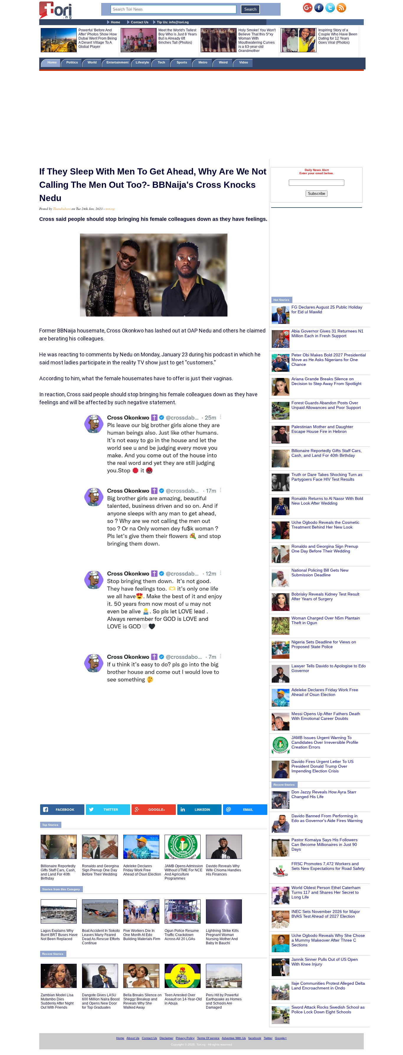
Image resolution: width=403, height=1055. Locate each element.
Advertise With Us (234, 1038)
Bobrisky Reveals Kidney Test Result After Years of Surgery (325, 596)
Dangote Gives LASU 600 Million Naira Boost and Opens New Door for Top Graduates (100, 1001)
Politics (72, 62)
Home (115, 22)
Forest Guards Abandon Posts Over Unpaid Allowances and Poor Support (326, 405)
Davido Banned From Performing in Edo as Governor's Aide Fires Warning (327, 818)
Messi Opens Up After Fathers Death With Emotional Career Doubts (325, 716)
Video (244, 62)
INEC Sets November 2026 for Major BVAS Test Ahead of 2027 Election (325, 914)
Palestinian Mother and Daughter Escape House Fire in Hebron (322, 429)
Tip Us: (173, 22)
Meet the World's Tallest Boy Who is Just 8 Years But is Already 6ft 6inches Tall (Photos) (177, 36)
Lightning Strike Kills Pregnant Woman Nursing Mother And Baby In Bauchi (222, 937)
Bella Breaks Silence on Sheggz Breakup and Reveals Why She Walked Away (142, 1001)
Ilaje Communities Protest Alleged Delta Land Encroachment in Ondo (328, 985)
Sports (182, 62)
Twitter (268, 1038)
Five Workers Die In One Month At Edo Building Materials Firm (141, 935)
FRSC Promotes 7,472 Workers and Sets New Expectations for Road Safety (328, 866)
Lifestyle (142, 62)
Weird (223, 62)
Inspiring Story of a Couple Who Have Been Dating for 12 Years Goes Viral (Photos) (337, 36)
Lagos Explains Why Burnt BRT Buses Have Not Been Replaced (59, 935)
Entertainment (117, 62)
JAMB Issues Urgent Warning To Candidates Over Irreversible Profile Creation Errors (324, 742)
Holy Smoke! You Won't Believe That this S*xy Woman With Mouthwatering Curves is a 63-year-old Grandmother (257, 40)
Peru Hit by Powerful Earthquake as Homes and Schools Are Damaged (224, 1001)
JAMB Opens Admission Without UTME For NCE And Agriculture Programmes (184, 872)
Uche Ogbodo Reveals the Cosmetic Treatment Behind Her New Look (325, 524)
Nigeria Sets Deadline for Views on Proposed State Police (323, 644)
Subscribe (316, 193)
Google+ (281, 1038)
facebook (254, 1038)
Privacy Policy (185, 1038)
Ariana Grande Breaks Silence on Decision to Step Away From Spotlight (326, 381)
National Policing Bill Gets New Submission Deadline (319, 572)
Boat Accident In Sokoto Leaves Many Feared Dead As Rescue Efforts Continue (101, 937)
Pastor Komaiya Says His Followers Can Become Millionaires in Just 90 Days (324, 844)
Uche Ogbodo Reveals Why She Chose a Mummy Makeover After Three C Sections (328, 940)
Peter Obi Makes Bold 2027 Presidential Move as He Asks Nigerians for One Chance (328, 360)
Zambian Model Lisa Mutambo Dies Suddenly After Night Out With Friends (57, 1001)
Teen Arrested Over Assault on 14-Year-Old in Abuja (183, 999)
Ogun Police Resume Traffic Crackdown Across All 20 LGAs (182, 935)
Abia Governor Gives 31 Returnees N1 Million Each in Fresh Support (327, 333)
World (93, 62)
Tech (162, 62)
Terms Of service (208, 1038)
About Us (133, 1038)
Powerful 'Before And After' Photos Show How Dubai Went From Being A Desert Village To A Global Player (97, 38)
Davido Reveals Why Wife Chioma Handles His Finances (223, 870)
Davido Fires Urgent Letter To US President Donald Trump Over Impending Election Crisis (322, 766)
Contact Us (139, 22)
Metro (203, 62)
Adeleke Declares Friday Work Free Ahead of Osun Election (324, 692)
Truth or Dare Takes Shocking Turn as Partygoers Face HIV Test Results (326, 477)
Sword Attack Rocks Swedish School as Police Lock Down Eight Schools (328, 1009)
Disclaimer (166, 1038)
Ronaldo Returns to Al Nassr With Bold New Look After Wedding (327, 501)
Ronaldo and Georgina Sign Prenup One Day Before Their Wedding (324, 548)
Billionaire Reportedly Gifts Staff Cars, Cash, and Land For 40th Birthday (326, 453)
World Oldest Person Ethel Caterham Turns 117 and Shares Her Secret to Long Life (326, 892)
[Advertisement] (201, 116)
